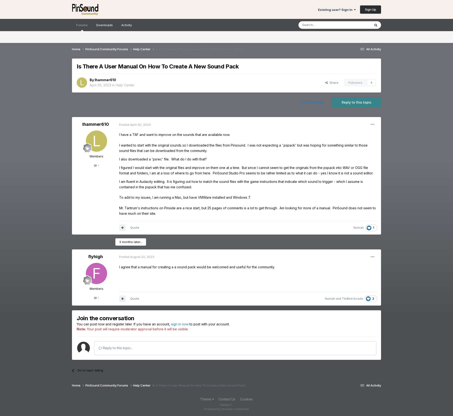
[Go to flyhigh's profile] (96, 273)
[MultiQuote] (122, 227)
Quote (134, 227)
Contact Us (226, 399)
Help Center (125, 85)
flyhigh (95, 256)
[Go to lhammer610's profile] (82, 82)
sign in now (180, 324)
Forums (82, 25)
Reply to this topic (356, 102)
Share (333, 82)
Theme (206, 399)
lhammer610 (105, 80)
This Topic (356, 25)
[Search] (376, 25)
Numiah (358, 227)
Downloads (104, 25)
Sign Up (370, 9)
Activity (126, 25)
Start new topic (312, 102)
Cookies (246, 399)
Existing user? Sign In (336, 10)
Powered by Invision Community (226, 409)
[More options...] (372, 124)
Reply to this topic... (117, 348)
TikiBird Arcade (352, 298)
